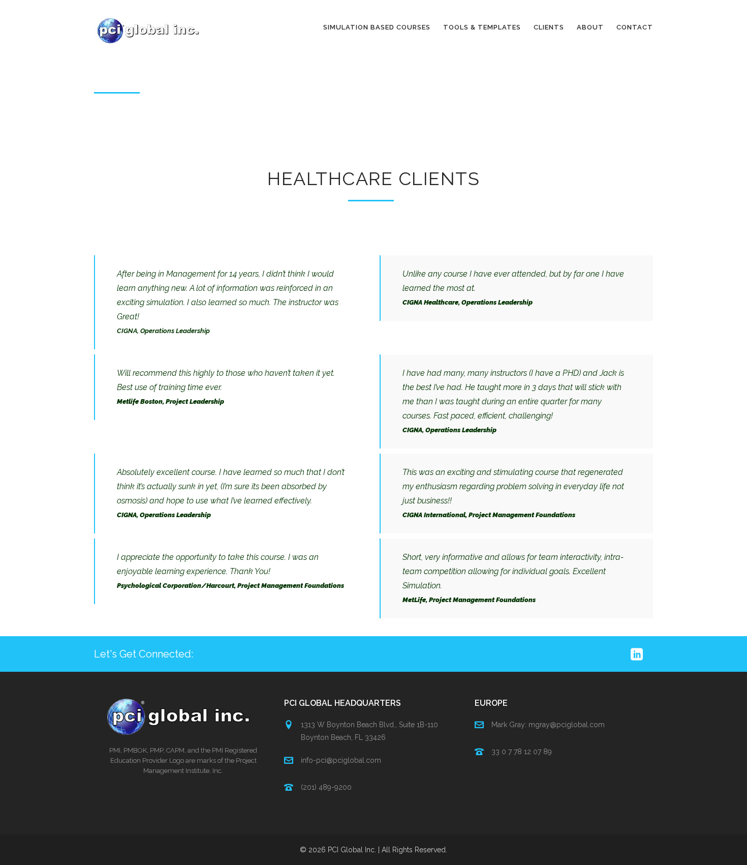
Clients (549, 27)
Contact (634, 27)
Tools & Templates (482, 27)
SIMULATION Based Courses (376, 27)
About (590, 27)
